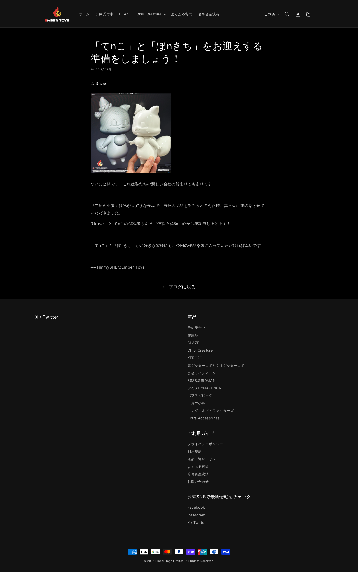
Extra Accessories (204, 418)
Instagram (196, 515)
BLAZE (193, 343)
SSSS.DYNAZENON (205, 388)
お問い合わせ (198, 481)
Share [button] (101, 83)
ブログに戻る (182, 286)
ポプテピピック (200, 395)
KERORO (195, 358)
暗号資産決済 (198, 474)
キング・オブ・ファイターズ (211, 410)
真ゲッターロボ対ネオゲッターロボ (216, 365)
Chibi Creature (200, 350)
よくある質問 (198, 466)
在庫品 (193, 335)
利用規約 (195, 451)
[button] (150, 14)
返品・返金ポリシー (203, 459)
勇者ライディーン (202, 373)
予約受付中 (196, 328)
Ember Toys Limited (169, 561)
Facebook (196, 507)
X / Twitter (197, 522)
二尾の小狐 (196, 403)
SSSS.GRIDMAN (202, 380)
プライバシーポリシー (205, 444)
